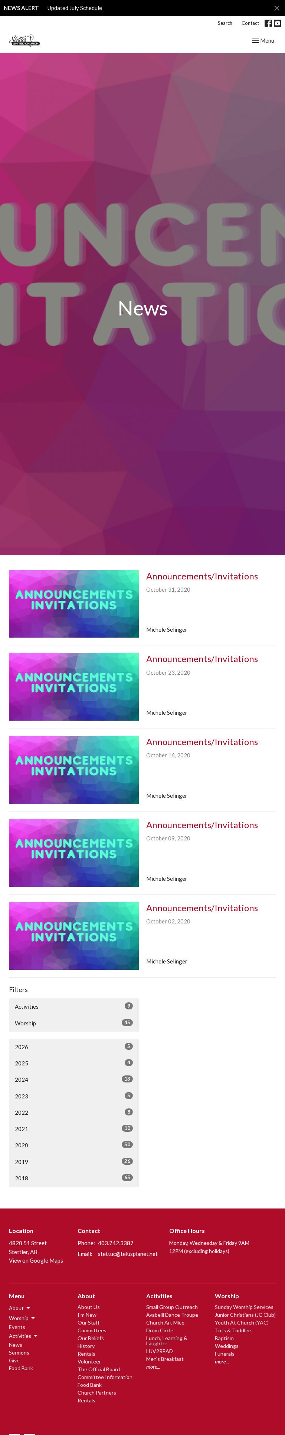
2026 (72, 1046)
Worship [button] (19, 1318)
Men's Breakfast (165, 1359)
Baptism (224, 1338)
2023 (72, 1096)
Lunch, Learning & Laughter (166, 1340)
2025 (72, 1063)
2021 (72, 1128)
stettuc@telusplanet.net (128, 1253)
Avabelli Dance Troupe (172, 1315)
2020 (72, 1144)
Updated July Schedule (75, 7)
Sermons (19, 1352)
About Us (89, 1307)
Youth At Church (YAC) (242, 1322)
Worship (72, 1022)
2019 (72, 1161)
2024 (72, 1079)
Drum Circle (159, 1330)
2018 (72, 1177)
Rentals (86, 1353)
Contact (250, 23)
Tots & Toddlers (234, 1330)
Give (14, 1360)
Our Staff (88, 1322)
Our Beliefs (91, 1338)
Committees (92, 1330)
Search (225, 23)
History (86, 1346)
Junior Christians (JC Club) (245, 1315)
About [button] (16, 1308)
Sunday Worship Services (244, 1307)
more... (153, 1366)
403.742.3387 (116, 1243)
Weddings (227, 1346)
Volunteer (89, 1361)
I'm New (87, 1315)
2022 (72, 1112)
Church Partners (97, 1392)
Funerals (225, 1353)
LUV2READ (159, 1351)
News (15, 1345)
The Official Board (99, 1369)
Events (17, 1327)
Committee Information (105, 1377)
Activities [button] (20, 1336)
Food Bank (21, 1368)
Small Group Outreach (172, 1307)
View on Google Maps (36, 1260)
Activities (72, 1006)
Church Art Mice (165, 1322)
